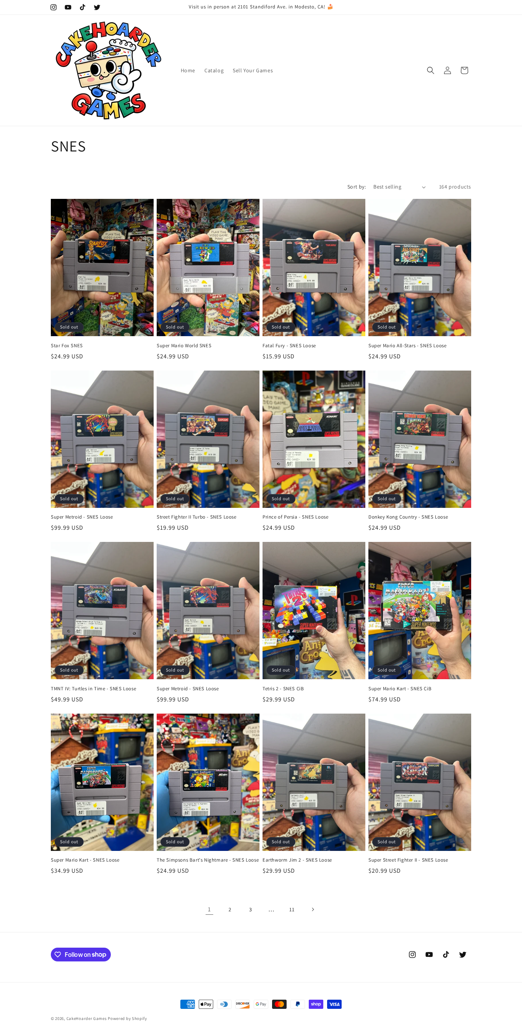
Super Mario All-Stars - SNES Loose (407, 346)
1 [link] (209, 909)
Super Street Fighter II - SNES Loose (408, 860)
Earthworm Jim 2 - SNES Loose (297, 860)
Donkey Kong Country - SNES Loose (408, 517)
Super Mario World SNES (184, 346)
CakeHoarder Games (86, 1018)
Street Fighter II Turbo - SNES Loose (197, 517)
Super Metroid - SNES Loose (82, 517)
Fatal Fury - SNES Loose (289, 346)
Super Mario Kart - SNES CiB (399, 689)
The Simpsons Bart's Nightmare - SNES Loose (208, 860)
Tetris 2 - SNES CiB (283, 689)
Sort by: (356, 186)
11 (291, 909)
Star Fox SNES (67, 346)
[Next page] (312, 909)
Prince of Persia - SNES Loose (295, 517)
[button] (430, 70)
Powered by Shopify (127, 1018)
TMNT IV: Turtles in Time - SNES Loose (93, 689)
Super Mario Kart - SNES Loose (85, 860)
